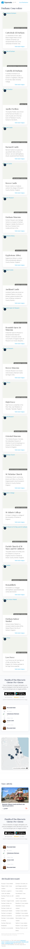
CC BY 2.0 (24, 363)
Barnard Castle (12, 147)
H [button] (16, 754)
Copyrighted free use (22, 66)
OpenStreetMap (17, 768)
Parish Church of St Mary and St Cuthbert (15, 547)
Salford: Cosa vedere (21, 923)
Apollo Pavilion (12, 109)
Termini (3, 941)
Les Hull (18, 397)
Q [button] (17, 752)
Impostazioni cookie (9, 943)
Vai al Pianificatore (23, 2)
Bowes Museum (12, 368)
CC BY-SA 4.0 (23, 652)
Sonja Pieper (17, 27)
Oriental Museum (13, 436)
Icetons (18, 652)
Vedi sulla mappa (19, 46)
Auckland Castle (12, 289)
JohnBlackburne (16, 541)
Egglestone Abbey (13, 255)
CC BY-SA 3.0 (23, 142)
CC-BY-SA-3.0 (23, 212)
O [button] (17, 750)
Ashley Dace (17, 322)
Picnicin (22, 104)
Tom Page (18, 507)
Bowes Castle (11, 183)
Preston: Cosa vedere (21, 925)
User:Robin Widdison (12, 66)
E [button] (11, 758)
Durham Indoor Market (12, 620)
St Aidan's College (13, 512)
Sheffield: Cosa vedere (22, 913)
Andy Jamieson (16, 178)
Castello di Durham (14, 71)
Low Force (10, 657)
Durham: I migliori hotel (7, 901)
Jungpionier (17, 212)
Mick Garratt (17, 431)
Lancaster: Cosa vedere (22, 915)
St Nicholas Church (14, 474)
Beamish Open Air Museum (13, 328)
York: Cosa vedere (21, 898)
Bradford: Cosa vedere (22, 903)
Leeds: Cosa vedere (21, 901)
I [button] (16, 749)
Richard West (17, 614)
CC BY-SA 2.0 (23, 27)
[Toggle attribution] (27, 768)
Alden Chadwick (17, 363)
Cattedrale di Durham (15, 33)
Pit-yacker (18, 284)
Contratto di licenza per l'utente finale (13, 941)
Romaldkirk (11, 585)
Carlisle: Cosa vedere (21, 910)
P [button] (11, 756)
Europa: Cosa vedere (7, 883)
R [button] (9, 755)
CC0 (25, 104)
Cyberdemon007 (16, 580)
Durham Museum (13, 217)
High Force (10, 402)
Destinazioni (23, 940)
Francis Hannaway (16, 142)
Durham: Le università (7, 928)
